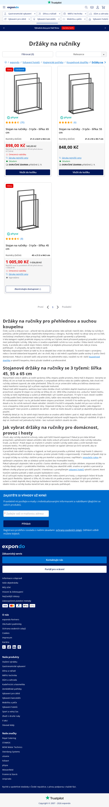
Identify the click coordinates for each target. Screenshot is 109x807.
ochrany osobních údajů (69, 530)
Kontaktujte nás (54, 559)
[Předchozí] (47, 307)
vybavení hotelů (76, 469)
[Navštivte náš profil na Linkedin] (14, 647)
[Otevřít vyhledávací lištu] (86, 7)
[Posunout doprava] (105, 28)
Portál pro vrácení (54, 569)
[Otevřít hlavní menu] (4, 7)
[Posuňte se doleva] (4, 28)
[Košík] (103, 7)
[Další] (57, 307)
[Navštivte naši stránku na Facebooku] (9, 647)
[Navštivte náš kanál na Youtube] (4, 647)
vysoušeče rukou (90, 457)
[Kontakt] (92, 7)
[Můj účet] (97, 7)
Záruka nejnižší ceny (18, 157)
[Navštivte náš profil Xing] (19, 647)
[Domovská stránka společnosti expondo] (6, 62)
